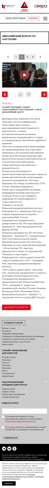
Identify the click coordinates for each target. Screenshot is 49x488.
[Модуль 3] (44, 94)
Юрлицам (6, 368)
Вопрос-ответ (9, 328)
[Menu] (45, 18)
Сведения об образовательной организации (23, 336)
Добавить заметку (16, 307)
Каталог (6, 363)
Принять (9, 483)
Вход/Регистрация (13, 322)
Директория (8, 376)
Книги (4, 371)
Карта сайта (7, 344)
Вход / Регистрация (15, 18)
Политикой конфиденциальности (20, 421)
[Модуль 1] (5, 94)
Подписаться (10, 438)
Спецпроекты (8, 373)
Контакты (6, 331)
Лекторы (6, 365)
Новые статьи (8, 392)
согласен (11, 427)
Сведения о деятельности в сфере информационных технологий (18, 340)
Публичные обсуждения (13, 394)
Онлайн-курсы (9, 357)
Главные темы (8, 389)
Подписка (34, 18)
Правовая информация (13, 334)
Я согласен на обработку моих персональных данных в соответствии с (24, 419)
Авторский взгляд (10, 397)
